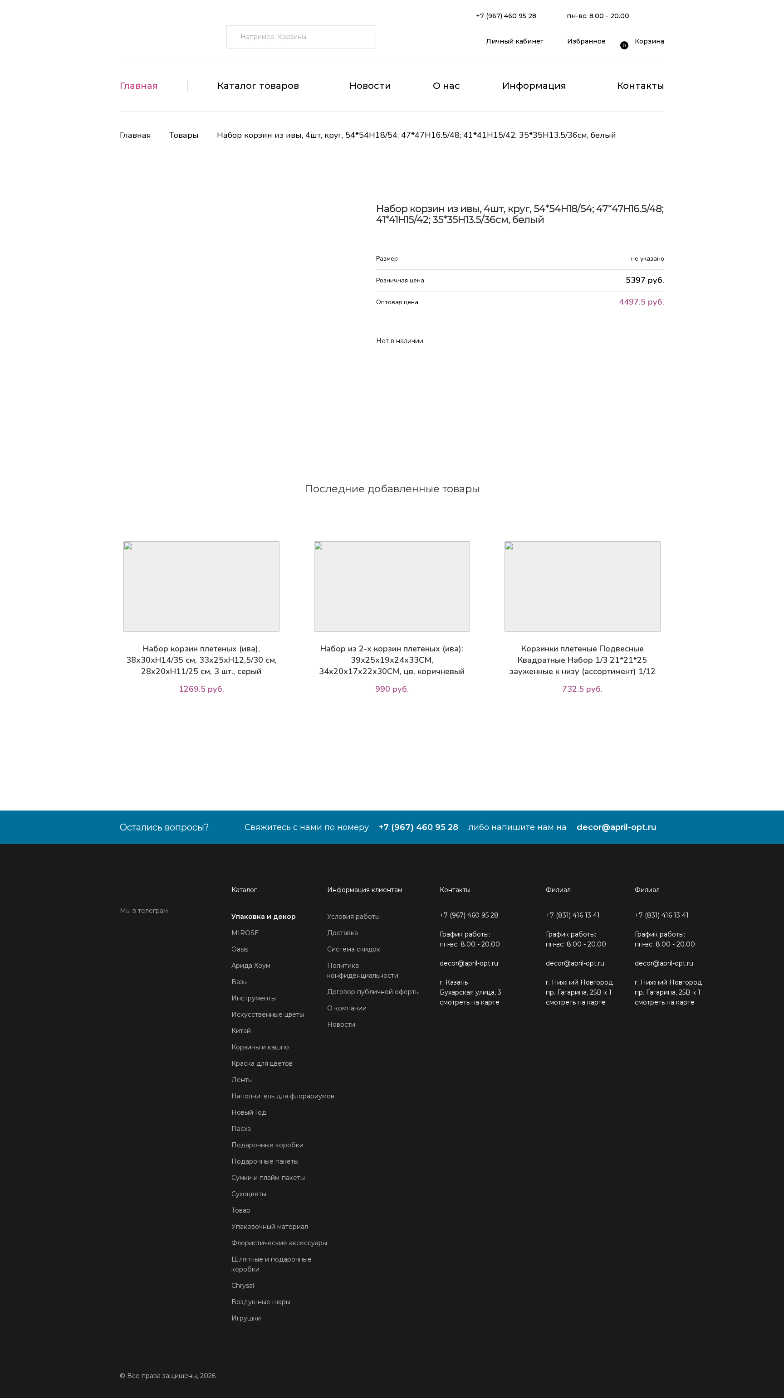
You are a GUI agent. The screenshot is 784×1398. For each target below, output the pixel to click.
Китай (241, 1031)
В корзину (203, 714)
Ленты (242, 1080)
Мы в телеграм (144, 911)
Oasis (239, 949)
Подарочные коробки (267, 1145)
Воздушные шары (260, 1302)
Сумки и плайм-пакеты (268, 1178)
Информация (534, 85)
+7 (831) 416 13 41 (573, 915)
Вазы (239, 982)
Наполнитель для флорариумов (282, 1096)
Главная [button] (139, 85)
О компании (347, 1008)
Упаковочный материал (269, 1227)
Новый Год (248, 1112)
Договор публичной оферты (373, 992)
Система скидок (353, 949)
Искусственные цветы (267, 1014)
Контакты (640, 85)
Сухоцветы (248, 1194)
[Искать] (365, 37)
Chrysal (242, 1286)
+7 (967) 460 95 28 (506, 16)
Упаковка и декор (263, 917)
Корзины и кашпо (260, 1047)
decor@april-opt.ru (617, 827)
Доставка (342, 933)
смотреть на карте (470, 1002)
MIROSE (245, 933)
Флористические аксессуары (279, 1243)
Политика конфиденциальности (362, 970)
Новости (370, 85)
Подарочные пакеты (265, 1161)
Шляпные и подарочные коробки (271, 1264)
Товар (240, 1210)
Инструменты (253, 998)
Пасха (241, 1129)
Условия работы (353, 917)
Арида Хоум (250, 965)
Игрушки (246, 1318)
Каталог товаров (258, 85)
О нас (446, 85)
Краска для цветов (262, 1063)
